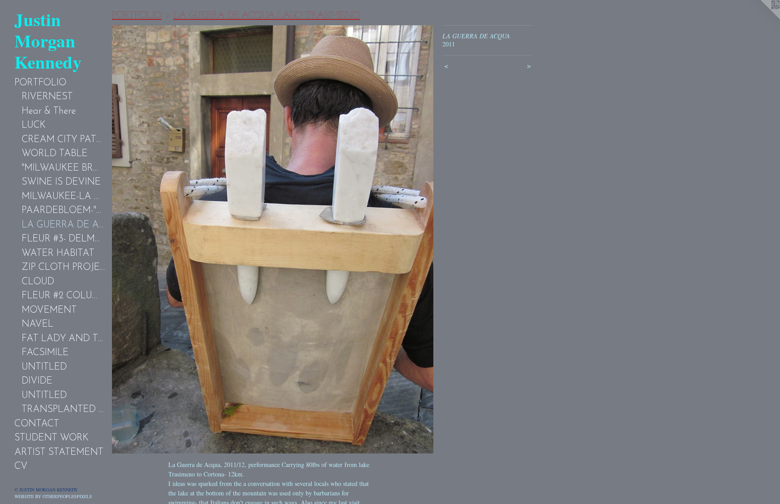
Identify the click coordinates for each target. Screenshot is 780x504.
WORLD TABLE (55, 153)
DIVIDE (37, 381)
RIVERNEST (47, 97)
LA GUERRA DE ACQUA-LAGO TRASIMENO (63, 225)
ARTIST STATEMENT (58, 452)
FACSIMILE (45, 352)
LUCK (34, 125)
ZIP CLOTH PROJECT (63, 267)
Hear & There (49, 111)
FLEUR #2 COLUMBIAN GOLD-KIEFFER (63, 296)
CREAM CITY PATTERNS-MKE (63, 139)
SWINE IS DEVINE (61, 182)
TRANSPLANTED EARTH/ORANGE (63, 409)
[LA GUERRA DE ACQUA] (272, 239)
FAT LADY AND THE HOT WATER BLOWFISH (63, 338)
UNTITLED (44, 367)
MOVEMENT (49, 310)
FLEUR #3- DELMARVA (63, 239)
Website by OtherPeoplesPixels (53, 496)
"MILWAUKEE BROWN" (63, 168)
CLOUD (38, 282)
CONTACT (36, 424)
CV (21, 466)
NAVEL (37, 324)
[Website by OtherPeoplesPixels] (762, 18)
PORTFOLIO (40, 83)
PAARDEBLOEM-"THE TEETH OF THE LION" (63, 210)
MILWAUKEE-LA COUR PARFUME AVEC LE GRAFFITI (63, 196)
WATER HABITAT (58, 253)
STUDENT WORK (51, 438)
